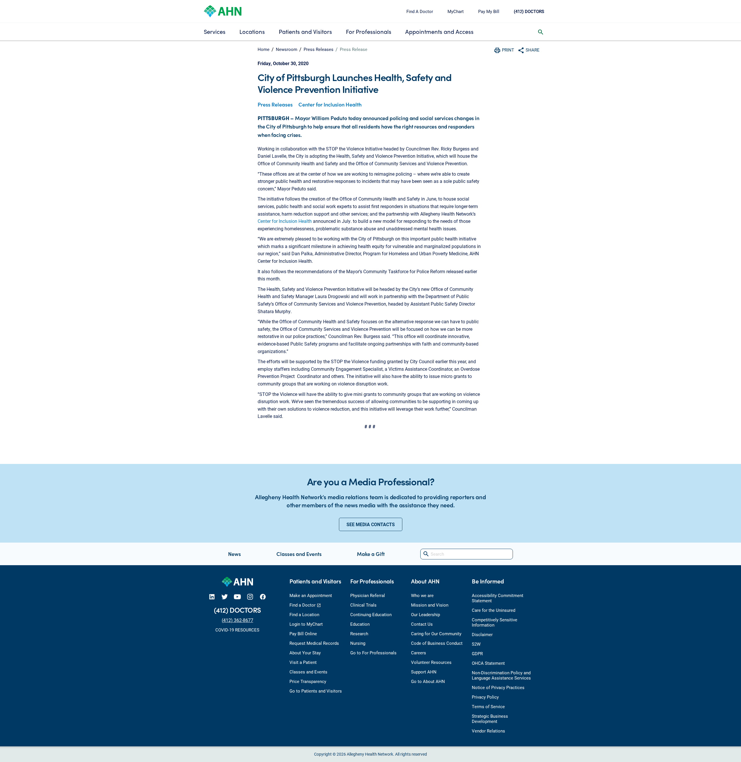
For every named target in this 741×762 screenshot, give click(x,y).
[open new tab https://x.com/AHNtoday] (224, 597)
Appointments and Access (439, 31)
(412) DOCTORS (529, 11)
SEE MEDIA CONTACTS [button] (370, 524)
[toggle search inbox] (540, 31)
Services (214, 31)
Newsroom (286, 49)
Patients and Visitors (305, 31)
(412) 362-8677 (237, 620)
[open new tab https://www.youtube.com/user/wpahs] (237, 597)
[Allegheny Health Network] (222, 11)
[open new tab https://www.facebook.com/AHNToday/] (262, 597)
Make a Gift (371, 553)
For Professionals (368, 31)
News (234, 553)
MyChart (455, 11)
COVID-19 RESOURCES (237, 630)
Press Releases (318, 49)
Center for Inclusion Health (330, 104)
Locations (252, 31)
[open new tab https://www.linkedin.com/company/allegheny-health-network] (211, 597)
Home (263, 49)
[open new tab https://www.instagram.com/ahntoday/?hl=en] (250, 597)
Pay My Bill (488, 11)
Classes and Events (299, 553)
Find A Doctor (419, 11)
